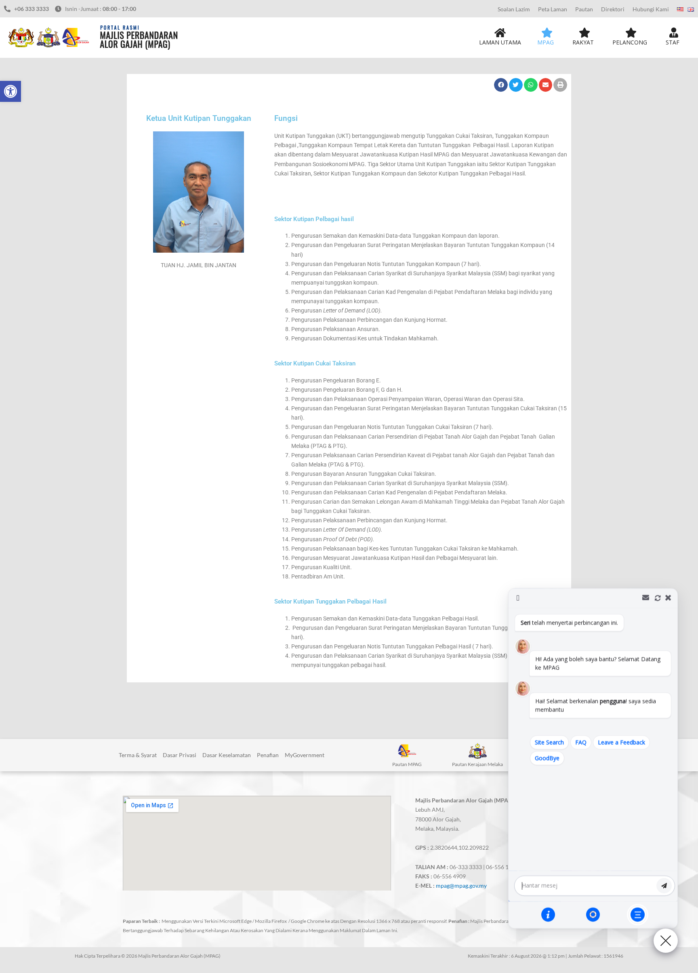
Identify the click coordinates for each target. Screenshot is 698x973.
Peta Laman (552, 9)
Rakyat (583, 42)
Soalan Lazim (514, 9)
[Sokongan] (593, 914)
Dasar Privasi (179, 754)
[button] (10, 91)
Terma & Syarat (138, 754)
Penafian (268, 754)
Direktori (612, 9)
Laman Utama (500, 42)
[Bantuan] (548, 914)
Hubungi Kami (651, 9)
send (664, 885)
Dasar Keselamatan (226, 754)
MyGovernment (304, 754)
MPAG (545, 42)
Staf (672, 42)
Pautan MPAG (407, 764)
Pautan (584, 9)
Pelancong (629, 42)
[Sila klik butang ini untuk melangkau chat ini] (638, 915)
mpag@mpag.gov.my (461, 885)
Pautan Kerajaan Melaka (477, 764)
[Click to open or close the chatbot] (666, 941)
